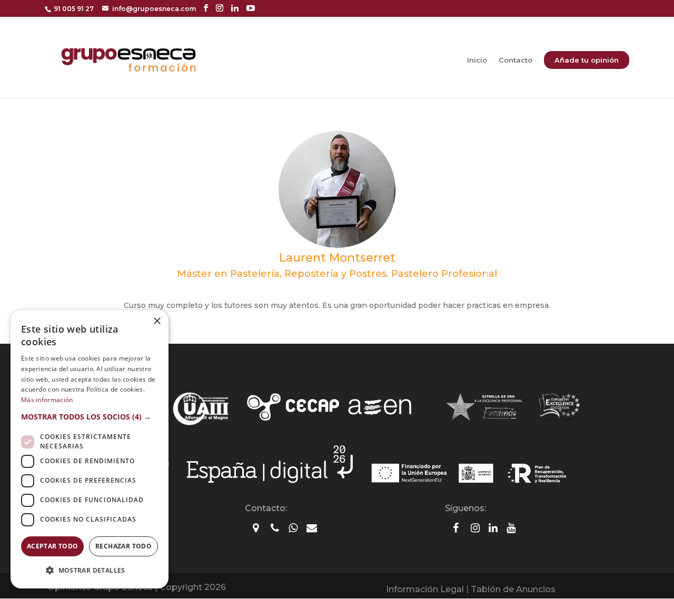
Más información (47, 399)
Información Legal (425, 589)
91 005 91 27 (74, 9)
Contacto (515, 60)
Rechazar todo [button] (123, 546)
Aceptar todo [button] (52, 546)
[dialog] (89, 449)
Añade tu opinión (586, 60)
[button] (89, 417)
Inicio (477, 60)
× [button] (157, 321)
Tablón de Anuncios (513, 589)
